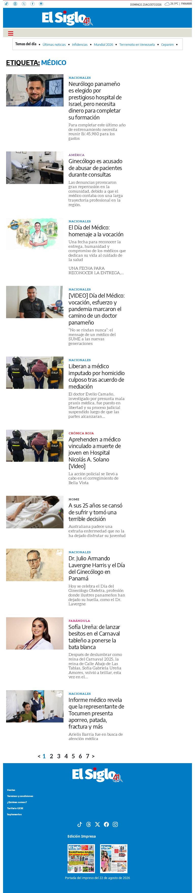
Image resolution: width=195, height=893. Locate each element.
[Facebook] (34, 4)
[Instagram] (42, 4)
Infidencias (80, 44)
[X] (26, 4)
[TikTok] (8, 4)
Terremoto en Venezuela (137, 44)
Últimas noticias (54, 44)
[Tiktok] (79, 824)
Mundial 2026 (103, 44)
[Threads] (17, 4)
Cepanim (167, 44)
